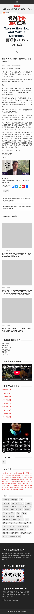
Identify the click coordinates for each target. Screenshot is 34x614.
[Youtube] (4, 462)
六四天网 (23, 475)
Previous (4, 452)
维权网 (29, 475)
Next (29, 452)
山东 (20, 510)
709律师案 (14, 500)
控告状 (5, 513)
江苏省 (5, 523)
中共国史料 (7, 475)
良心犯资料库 (14, 533)
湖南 (20, 523)
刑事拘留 (5, 506)
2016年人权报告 (6, 400)
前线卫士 (8, 481)
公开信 (6, 191)
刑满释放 (13, 506)
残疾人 (15, 519)
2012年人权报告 (6, 413)
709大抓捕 (6, 500)
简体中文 (8, 12)
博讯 (9, 477)
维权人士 (5, 529)
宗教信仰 (5, 510)
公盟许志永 (26, 483)
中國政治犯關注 (18, 490)
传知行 (20, 483)
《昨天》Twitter (17, 473)
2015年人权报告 (6, 403)
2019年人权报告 (6, 390)
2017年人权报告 (6, 396)
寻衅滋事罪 (13, 510)
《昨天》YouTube (7, 473)
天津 (29, 506)
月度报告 (11, 516)
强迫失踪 (27, 510)
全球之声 (17, 485)
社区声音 (13, 526)
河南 (10, 523)
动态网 (14, 477)
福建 (19, 526)
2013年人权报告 (6, 410)
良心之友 (27, 481)
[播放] (4, 379)
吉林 (24, 506)
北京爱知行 (14, 483)
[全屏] (30, 379)
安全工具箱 (24, 485)
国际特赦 (14, 481)
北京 (19, 506)
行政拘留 (23, 533)
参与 (11, 490)
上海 (21, 500)
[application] (17, 372)
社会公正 (5, 526)
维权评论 (5, 533)
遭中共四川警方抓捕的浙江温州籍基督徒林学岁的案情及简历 (16, 200)
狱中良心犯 (27, 523)
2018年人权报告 (6, 393)
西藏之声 (17, 487)
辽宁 (29, 533)
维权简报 (13, 529)
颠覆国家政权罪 (15, 536)
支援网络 (11, 513)
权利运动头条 (7, 519)
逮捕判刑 (5, 536)
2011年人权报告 (6, 417)
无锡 (18, 513)
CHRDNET (20, 477)
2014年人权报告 (6, 407)
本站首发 (19, 516)
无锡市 (24, 513)
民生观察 (4, 477)
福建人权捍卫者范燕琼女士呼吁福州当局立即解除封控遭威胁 (17, 207)
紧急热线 (25, 526)
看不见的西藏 (17, 479)
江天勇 (21, 519)
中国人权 (9, 479)
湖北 (15, 523)
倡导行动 (14, 503)
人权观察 (20, 481)
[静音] (27, 379)
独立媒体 (10, 485)
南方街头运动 (16, 475)
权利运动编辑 (17, 65)
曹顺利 (5, 516)
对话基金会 (24, 487)
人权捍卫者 (6, 503)
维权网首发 (21, 529)
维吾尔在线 (10, 487)
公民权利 (28, 503)
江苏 (27, 519)
